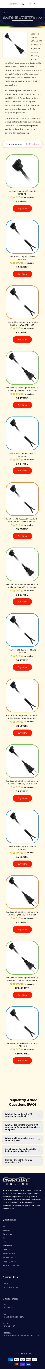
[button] (5, 4)
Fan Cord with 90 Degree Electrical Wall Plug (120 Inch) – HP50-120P (22, 979)
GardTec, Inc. (26, 1353)
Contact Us (7, 1234)
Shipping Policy (9, 1261)
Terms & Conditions (10, 1265)
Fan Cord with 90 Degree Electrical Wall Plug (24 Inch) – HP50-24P (22, 389)
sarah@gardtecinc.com (13, 1316)
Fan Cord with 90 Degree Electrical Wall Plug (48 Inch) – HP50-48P (22, 782)
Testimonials (8, 1245)
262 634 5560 (8, 1326)
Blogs (5, 1238)
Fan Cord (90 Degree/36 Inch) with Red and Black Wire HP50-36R (22, 520)
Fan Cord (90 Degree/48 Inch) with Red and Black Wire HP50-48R (22, 717)
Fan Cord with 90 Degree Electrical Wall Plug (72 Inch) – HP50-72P (22, 913)
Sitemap (6, 1249)
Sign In (5, 1283)
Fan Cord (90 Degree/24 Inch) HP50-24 (22, 258)
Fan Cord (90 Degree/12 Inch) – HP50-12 (22, 192)
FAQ (4, 1242)
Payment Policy (9, 1257)
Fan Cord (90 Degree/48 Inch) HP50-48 (22, 651)
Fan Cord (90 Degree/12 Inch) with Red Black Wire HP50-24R (22, 323)
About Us (6, 1230)
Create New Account (11, 1287)
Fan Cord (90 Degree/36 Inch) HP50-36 (22, 454)
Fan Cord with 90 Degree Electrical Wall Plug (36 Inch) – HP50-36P (22, 585)
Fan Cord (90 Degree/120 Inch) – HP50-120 (22, 1044)
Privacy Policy (8, 1253)
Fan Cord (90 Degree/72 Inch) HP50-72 (22, 848)
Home (6, 13)
